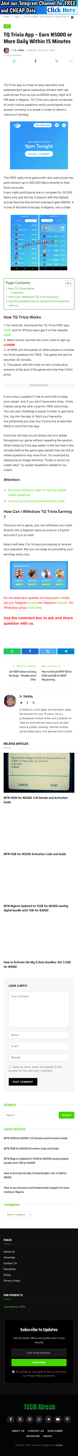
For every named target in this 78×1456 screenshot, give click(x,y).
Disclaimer (10, 1269)
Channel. (62, 603)
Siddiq (59, 1445)
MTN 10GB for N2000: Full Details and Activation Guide (36, 800)
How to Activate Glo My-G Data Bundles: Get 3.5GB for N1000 (37, 964)
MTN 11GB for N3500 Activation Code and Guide (35, 854)
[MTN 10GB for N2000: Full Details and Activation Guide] (39, 773)
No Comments (14, 55)
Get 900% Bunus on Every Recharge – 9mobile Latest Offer (22, 676)
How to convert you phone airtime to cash (36, 501)
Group (32, 603)
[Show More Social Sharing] (71, 61)
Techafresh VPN (14, 1306)
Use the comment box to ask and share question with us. (39, 303)
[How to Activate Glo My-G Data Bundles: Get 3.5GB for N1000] (39, 937)
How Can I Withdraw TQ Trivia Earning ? (34, 296)
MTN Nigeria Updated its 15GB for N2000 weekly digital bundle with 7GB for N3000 (36, 908)
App (7, 26)
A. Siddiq (19, 50)
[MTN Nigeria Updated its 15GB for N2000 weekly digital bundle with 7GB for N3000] (39, 881)
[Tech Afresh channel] (39, 7)
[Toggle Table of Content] (66, 283)
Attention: (18, 292)
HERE (7, 330)
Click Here (34, 607)
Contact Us (10, 1263)
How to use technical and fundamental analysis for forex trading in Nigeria (36, 1189)
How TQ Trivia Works (21, 288)
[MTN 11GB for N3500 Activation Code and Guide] (39, 829)
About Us (9, 1251)
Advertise (9, 1257)
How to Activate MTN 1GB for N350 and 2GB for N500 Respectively (57, 676)
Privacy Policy (12, 1280)
